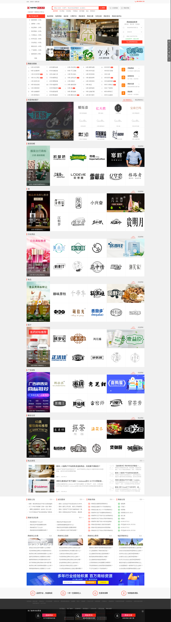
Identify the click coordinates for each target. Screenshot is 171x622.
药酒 (44, 355)
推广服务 (70, 608)
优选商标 (140, 146)
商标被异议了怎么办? (36, 527)
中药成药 (45, 352)
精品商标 (50, 16)
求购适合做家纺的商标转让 (99, 503)
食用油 (31, 316)
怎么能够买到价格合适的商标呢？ (99, 553)
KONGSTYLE (125, 521)
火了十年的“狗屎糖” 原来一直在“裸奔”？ (41, 506)
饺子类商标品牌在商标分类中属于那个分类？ (41, 562)
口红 (30, 271)
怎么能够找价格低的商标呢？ (98, 559)
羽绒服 (31, 171)
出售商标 (115, 8)
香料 (44, 271)
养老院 (38, 452)
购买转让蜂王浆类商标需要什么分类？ (41, 553)
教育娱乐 (92, 11)
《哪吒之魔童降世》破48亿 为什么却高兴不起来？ (41, 509)
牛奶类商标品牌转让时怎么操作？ (69, 556)
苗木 (78, 601)
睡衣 (37, 174)
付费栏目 (73, 16)
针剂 (30, 352)
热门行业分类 (33, 16)
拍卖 (37, 401)
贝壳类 (45, 310)
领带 (37, 180)
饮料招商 (97, 601)
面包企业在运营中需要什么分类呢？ (40, 547)
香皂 (30, 265)
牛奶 (30, 313)
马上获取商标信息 (132, 42)
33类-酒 (118, 126)
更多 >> (142, 460)
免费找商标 (90, 582)
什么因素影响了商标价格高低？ (99, 550)
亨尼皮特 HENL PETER (128, 524)
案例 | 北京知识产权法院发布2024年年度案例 (71, 504)
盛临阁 (123, 503)
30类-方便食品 (83, 139)
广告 (30, 401)
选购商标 (49, 615)
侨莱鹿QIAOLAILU (127, 512)
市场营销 (38, 404)
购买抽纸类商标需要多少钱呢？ (99, 556)
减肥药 (31, 358)
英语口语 (56, 601)
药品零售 (45, 404)
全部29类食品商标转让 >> (38, 320)
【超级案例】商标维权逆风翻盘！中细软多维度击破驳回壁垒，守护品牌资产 (128, 466)
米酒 (30, 225)
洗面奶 (38, 265)
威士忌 (38, 219)
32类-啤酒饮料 (135, 113)
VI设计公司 (90, 601)
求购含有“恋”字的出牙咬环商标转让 (102, 530)
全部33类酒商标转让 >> (38, 229)
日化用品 (68, 11)
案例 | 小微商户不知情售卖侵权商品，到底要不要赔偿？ (128, 473)
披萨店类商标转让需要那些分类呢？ (40, 556)
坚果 (44, 316)
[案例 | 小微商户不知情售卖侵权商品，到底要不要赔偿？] (41, 471)
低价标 (66, 16)
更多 (35, 58)
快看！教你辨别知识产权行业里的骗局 (40, 504)
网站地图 (109, 608)
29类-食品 (100, 113)
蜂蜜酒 (45, 222)
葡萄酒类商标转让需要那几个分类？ (40, 568)
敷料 (44, 361)
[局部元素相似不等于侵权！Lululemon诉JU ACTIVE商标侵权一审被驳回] (41, 486)
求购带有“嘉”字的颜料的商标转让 (101, 512)
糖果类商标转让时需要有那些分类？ (40, 559)
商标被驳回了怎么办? (36, 522)
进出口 (31, 406)
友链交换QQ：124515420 (39, 603)
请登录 (32, 1)
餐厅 (30, 446)
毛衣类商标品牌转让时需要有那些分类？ (41, 550)
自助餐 (45, 443)
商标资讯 (107, 16)
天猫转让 (104, 601)
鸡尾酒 (38, 222)
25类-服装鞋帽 (100, 139)
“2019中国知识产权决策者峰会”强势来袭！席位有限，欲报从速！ (41, 512)
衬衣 (44, 171)
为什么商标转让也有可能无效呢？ (67, 530)
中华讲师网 (49, 601)
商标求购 (126, 8)
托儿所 (45, 452)
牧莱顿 (123, 509)
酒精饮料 (38, 225)
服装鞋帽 (55, 11)
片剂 (37, 352)
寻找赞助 (45, 406)
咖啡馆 (38, 443)
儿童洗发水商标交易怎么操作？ (69, 553)
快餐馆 (31, 449)
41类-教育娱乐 (100, 126)
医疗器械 (81, 11)
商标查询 (82, 16)
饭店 (37, 446)
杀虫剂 (38, 361)
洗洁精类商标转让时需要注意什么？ (70, 550)
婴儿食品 (45, 358)
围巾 (30, 180)
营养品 (38, 358)
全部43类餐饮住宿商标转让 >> (38, 456)
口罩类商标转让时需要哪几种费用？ (100, 562)
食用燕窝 (45, 307)
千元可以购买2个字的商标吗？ (98, 568)
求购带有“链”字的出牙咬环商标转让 (102, 518)
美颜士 (123, 518)
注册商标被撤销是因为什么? (65, 524)
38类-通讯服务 (83, 113)
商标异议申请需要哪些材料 (38, 524)
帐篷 (30, 452)
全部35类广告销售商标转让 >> (38, 411)
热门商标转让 (127, 100)
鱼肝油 (38, 355)
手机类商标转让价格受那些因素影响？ (101, 565)
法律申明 (78, 608)
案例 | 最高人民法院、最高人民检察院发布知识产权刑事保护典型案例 (71, 506)
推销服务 (31, 404)
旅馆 (44, 446)
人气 (133, 146)
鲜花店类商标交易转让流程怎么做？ (70, 547)
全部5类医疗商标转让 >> (38, 365)
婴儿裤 (45, 174)
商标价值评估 (116, 16)
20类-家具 (83, 126)
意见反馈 (101, 608)
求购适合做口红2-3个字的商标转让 (101, 509)
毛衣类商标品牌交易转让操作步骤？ (70, 559)
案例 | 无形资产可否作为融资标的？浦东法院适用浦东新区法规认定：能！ (71, 509)
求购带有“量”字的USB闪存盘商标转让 (102, 521)
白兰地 (31, 219)
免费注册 (37, 1)
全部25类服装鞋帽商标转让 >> (38, 184)
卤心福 (123, 515)
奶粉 (44, 313)
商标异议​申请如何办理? (64, 522)
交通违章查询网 (120, 601)
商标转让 (41, 601)
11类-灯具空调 (118, 139)
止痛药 (31, 355)
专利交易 (98, 16)
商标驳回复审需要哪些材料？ (39, 530)
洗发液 (38, 271)
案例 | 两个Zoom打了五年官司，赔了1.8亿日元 (128, 487)
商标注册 (90, 16)
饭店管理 (38, 406)
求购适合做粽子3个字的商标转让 (101, 506)
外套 (30, 174)
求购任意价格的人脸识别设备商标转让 (102, 524)
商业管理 (45, 401)
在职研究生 (129, 601)
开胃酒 (31, 222)
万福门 (123, 506)
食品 (87, 11)
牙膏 (37, 268)
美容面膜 (31, 268)
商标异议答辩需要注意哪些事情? (67, 527)
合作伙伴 (93, 608)
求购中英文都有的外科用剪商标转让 (102, 527)
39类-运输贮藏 (135, 139)
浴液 (44, 268)
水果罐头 (38, 316)
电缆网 (73, 601)
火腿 (37, 307)
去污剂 (45, 265)
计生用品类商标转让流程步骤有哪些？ (71, 568)
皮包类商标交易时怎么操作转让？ (69, 562)
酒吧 (37, 449)
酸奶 (37, 313)
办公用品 (62, 11)
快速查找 (103, 582)
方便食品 (75, 11)
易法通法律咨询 (65, 601)
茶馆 (44, 449)
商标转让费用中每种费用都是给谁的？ (101, 547)
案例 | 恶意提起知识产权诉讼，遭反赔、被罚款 (71, 512)
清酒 (44, 219)
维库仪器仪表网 (138, 601)
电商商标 (58, 16)
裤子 (37, 171)
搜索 (102, 8)
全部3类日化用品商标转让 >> (38, 275)
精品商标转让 (139, 100)
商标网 (83, 601)
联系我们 (85, 608)
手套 (44, 177)
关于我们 (62, 608)
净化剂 (31, 361)
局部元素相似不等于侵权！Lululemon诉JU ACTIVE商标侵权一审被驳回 (128, 480)
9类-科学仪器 (135, 126)
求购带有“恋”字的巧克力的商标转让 (102, 515)
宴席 (30, 443)
